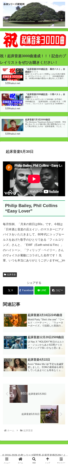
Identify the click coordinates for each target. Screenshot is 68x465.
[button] (57, 290)
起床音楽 (11, 274)
